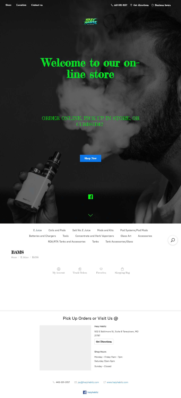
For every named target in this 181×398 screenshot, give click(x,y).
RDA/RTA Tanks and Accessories (66, 241)
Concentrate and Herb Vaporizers (94, 236)
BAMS (35, 257)
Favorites (101, 272)
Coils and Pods (57, 230)
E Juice (37, 230)
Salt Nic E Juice (81, 230)
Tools (66, 236)
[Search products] (172, 240)
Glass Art (126, 236)
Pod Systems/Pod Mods (134, 230)
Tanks (95, 241)
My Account (59, 272)
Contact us (37, 5)
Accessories (145, 236)
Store (8, 5)
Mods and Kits (105, 230)
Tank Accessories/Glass (119, 241)
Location (21, 5)
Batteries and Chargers (42, 236)
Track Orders (80, 272)
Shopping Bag (122, 272)
